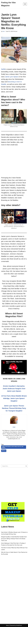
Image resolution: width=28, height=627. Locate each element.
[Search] (26, 466)
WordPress (19, 625)
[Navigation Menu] (25, 4)
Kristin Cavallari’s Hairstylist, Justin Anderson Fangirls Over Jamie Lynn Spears (14, 388)
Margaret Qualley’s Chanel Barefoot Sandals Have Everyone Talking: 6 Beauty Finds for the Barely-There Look (14, 538)
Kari (4, 31)
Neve (7, 625)
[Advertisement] (14, 162)
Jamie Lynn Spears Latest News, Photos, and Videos (12, 447)
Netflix (3, 69)
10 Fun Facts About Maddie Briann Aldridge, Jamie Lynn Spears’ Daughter (14, 398)
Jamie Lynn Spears (11, 77)
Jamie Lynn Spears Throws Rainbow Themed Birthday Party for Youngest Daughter (14, 408)
